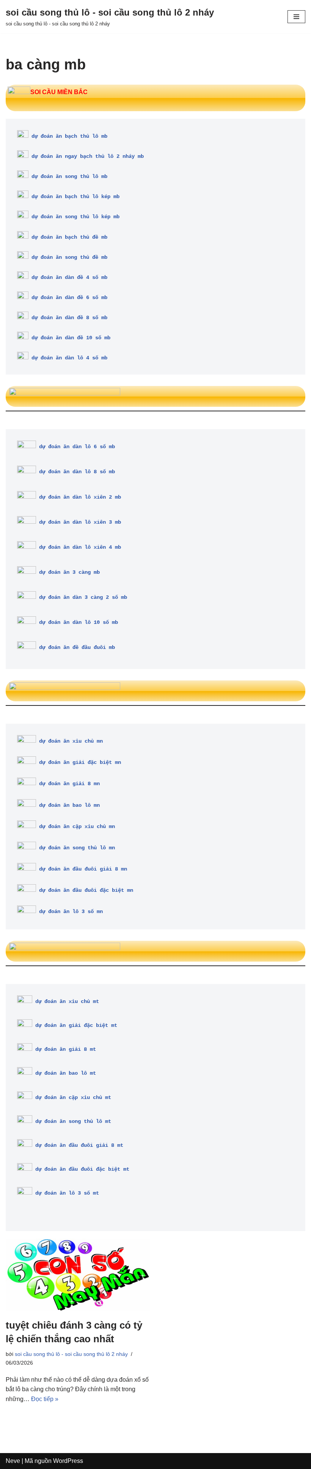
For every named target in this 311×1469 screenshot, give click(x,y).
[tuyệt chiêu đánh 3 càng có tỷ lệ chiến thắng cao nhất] (78, 1275)
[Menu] (296, 16)
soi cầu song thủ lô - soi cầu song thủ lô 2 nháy (71, 1354)
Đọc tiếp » (44, 1399)
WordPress (68, 1461)
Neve (13, 1461)
